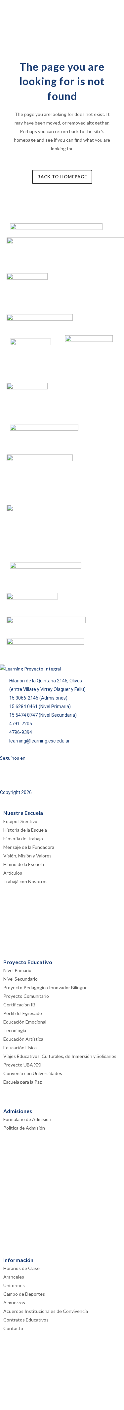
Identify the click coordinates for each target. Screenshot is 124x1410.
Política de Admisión (24, 1128)
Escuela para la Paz (22, 1082)
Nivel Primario (17, 970)
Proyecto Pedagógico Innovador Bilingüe (45, 987)
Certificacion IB (19, 1004)
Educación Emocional (24, 1022)
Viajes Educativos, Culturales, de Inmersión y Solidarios (59, 1056)
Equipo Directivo (20, 821)
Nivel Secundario (20, 979)
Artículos (12, 873)
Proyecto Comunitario (26, 996)
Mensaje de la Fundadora (28, 847)
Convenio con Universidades (32, 1073)
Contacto (13, 1328)
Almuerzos (14, 1302)
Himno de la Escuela (23, 864)
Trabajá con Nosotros (25, 881)
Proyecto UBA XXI (22, 1064)
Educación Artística (23, 1039)
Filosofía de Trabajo (23, 838)
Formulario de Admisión (27, 1119)
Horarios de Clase (21, 1268)
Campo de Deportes (24, 1294)
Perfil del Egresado (22, 1013)
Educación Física (20, 1047)
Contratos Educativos (26, 1319)
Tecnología (14, 1030)
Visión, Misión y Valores (27, 855)
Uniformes (14, 1285)
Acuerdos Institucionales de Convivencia (45, 1311)
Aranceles (13, 1277)
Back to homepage (62, 176)
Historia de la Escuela (25, 830)
